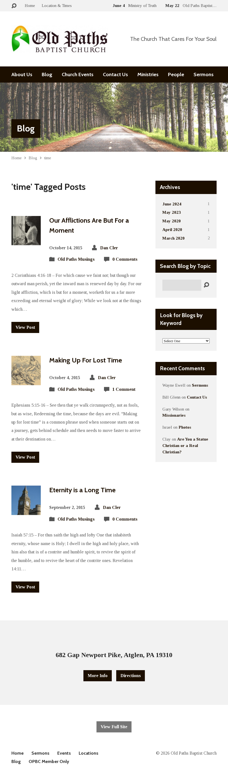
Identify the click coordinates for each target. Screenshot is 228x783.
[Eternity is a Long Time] (26, 510)
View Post (25, 327)
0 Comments (124, 259)
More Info (98, 675)
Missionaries (173, 415)
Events (64, 753)
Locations (88, 753)
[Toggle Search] (13, 6)
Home (30, 5)
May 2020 (171, 220)
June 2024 (171, 204)
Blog (47, 74)
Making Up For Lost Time (85, 360)
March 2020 (173, 238)
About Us (21, 74)
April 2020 (172, 229)
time (47, 157)
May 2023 (171, 212)
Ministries (147, 74)
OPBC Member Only (49, 761)
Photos (185, 427)
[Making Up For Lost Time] (26, 380)
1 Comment (123, 389)
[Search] (206, 285)
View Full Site (114, 726)
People (176, 74)
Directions (130, 675)
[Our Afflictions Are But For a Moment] (26, 240)
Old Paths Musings (76, 259)
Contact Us (115, 74)
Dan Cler (109, 247)
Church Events (77, 74)
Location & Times (57, 5)
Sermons (204, 74)
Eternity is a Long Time (82, 490)
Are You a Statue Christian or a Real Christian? (185, 445)
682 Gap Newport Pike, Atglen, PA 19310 (114, 654)
